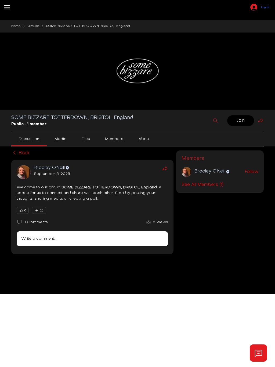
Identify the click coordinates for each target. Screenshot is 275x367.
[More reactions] (39, 210)
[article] (92, 207)
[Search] (215, 120)
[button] (7, 7)
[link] (29, 139)
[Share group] (260, 120)
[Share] (165, 168)
